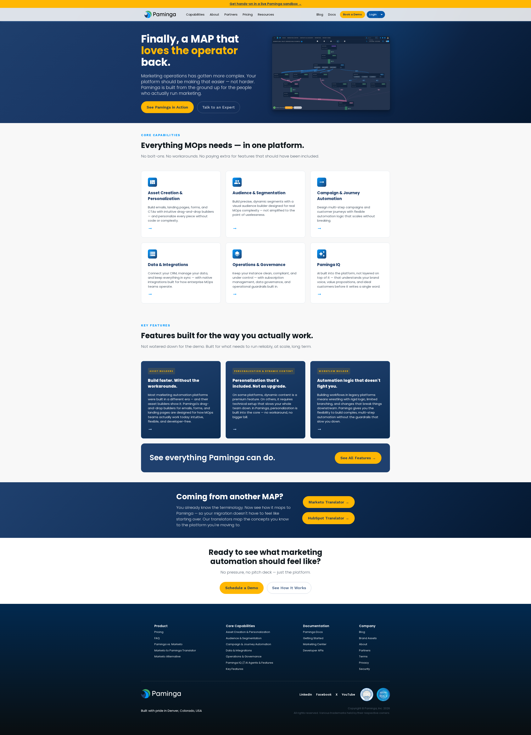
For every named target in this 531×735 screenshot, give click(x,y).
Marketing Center (314, 644)
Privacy (364, 663)
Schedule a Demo (241, 588)
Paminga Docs (313, 632)
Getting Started (313, 638)
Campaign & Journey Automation (248, 644)
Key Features (234, 669)
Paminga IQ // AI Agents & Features (249, 663)
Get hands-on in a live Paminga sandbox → (266, 4)
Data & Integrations (239, 650)
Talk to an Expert (218, 107)
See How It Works (289, 588)
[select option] (382, 14)
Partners (364, 650)
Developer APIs (313, 650)
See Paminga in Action (167, 107)
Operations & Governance (244, 656)
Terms (363, 656)
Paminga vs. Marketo (168, 644)
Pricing (158, 632)
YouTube (348, 694)
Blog (362, 632)
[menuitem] (195, 14)
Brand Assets (368, 638)
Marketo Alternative (167, 656)
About (363, 644)
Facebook (323, 694)
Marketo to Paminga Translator (175, 650)
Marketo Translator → (328, 502)
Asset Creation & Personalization (248, 632)
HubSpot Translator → (328, 518)
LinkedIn (306, 694)
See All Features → (358, 458)
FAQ (157, 638)
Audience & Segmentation (244, 638)
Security (364, 669)
